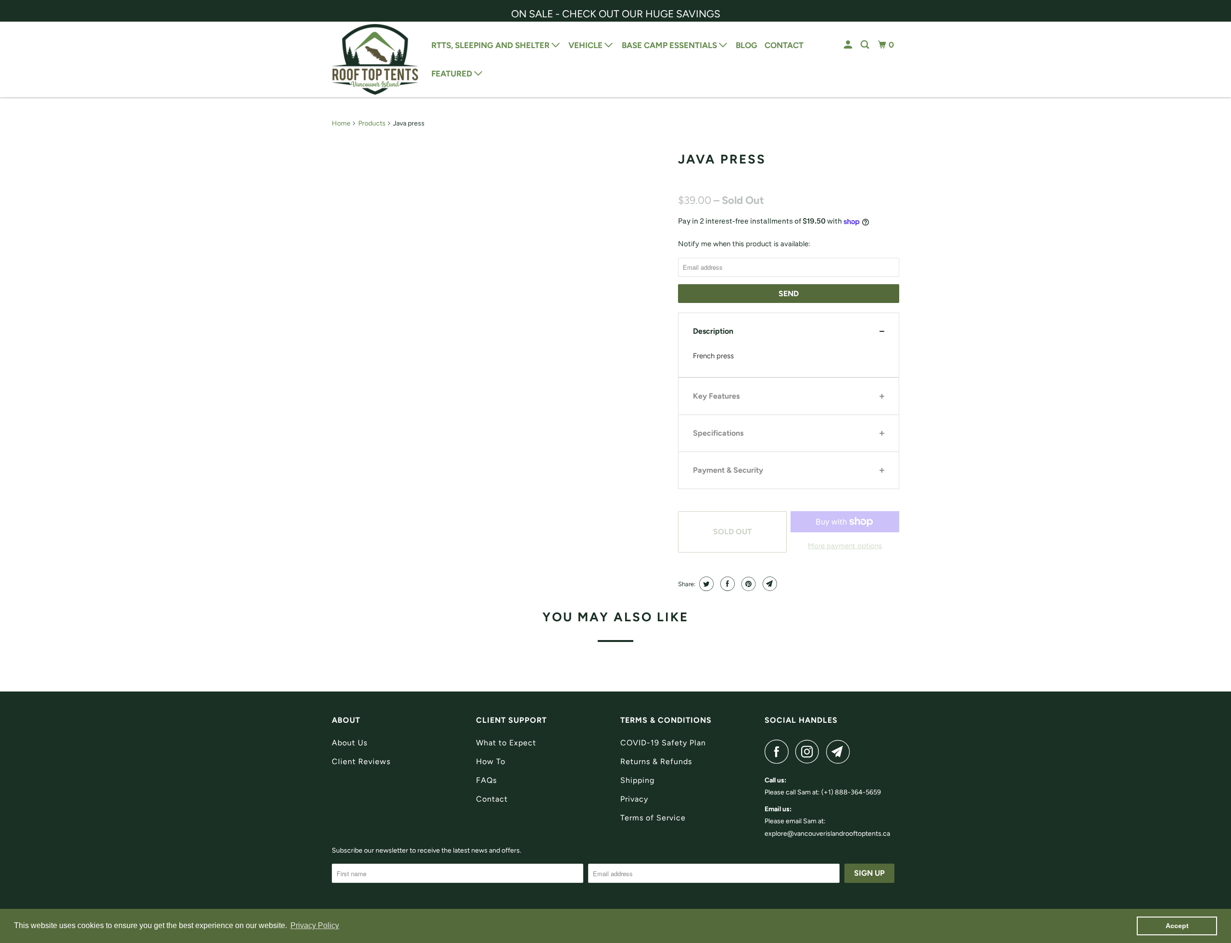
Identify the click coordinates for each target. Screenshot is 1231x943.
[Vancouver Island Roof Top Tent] (375, 59)
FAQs (486, 780)
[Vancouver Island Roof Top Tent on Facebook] (779, 752)
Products (372, 123)
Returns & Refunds (656, 761)
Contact (492, 799)
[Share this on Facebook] (726, 584)
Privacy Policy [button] (314, 925)
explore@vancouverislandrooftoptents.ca (827, 834)
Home (341, 123)
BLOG (746, 45)
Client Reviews (361, 761)
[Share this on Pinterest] (747, 584)
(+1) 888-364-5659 (851, 792)
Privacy (634, 799)
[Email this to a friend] (768, 584)
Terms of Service (653, 817)
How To (490, 761)
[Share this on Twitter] (705, 584)
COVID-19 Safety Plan (663, 742)
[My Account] (848, 45)
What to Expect (506, 742)
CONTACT (784, 45)
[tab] (788, 331)
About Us (349, 742)
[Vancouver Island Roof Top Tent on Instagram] (809, 752)
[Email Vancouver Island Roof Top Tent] (840, 752)
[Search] (865, 45)
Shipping (637, 780)
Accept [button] (1177, 926)
